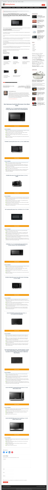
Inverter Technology (35, 61)
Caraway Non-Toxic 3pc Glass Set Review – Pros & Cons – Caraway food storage (40, 21)
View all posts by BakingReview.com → (13, 98)
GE (39, 60)
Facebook (9, 1)
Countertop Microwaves (7, 7)
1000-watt (40, 55)
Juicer (38, 61)
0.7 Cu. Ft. (34, 53)
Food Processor (18, 7)
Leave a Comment (38, 82)
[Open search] (44, 7)
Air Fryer (23, 7)
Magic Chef (33, 62)
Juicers (27, 7)
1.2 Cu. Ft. (33, 54)
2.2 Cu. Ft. (40, 54)
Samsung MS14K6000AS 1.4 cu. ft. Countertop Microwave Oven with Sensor (7, 63)
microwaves (36, 62)
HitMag (44, 486)
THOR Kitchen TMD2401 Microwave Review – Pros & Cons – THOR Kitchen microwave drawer (41, 26)
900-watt (36, 55)
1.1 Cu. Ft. (41, 53)
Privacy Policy (19, 1)
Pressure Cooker (36, 7)
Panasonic (34, 63)
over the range (41, 62)
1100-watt (43, 55)
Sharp (38, 64)
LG (42, 61)
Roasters (13, 7)
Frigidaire (37, 60)
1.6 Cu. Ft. (37, 54)
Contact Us (14, 1)
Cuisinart (43, 59)
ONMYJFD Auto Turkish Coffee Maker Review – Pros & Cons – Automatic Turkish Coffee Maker (40, 98)
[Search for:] (38, 5)
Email (4, 472)
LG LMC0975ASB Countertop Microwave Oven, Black (16, 62)
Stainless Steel (15, 82)
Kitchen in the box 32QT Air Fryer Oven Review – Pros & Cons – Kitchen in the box (41, 89)
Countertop (8, 82)
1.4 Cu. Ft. (35, 54)
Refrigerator (42, 63)
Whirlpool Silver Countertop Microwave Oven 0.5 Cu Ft (16, 76)
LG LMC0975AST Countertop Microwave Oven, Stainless (7, 76)
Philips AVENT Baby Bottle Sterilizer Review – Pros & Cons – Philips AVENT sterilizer (40, 31)
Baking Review (10, 4)
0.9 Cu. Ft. (37, 53)
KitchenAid (40, 61)
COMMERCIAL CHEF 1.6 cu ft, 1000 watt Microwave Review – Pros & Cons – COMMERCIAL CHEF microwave (41, 37)
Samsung (12, 82)
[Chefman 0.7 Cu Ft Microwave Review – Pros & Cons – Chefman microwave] (34, 15)
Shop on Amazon (16, 261)
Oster (39, 62)
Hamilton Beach (42, 60)
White (42, 66)
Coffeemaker (31, 7)
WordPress (40, 486)
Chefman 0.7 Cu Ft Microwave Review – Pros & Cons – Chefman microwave (41, 16)
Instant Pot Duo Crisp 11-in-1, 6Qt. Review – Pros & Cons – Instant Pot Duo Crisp (41, 103)
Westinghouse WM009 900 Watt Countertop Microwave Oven (26, 62)
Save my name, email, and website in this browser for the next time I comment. (15, 480)
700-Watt (33, 55)
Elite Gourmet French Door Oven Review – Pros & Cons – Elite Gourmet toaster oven (41, 93)
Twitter (11, 1)
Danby (32, 60)
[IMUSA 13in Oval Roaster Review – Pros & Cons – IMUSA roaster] (38, 71)
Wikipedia (22, 1)
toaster (40, 66)
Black (6, 82)
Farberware (35, 60)
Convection (34, 59)
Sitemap (16, 1)
